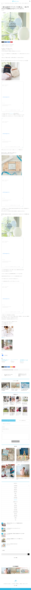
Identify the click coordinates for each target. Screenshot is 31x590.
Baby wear (15, 491)
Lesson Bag (15, 509)
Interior (15, 503)
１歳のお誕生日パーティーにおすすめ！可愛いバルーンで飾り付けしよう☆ (24, 360)
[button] (15, 26)
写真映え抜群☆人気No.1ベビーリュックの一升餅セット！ (6, 360)
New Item (15, 513)
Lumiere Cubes (15, 511)
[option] (6, 570)
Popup (15, 517)
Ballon (9, 369)
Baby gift (15, 487)
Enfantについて (15, 501)
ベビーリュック (11, 113)
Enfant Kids (15, 499)
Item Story (15, 505)
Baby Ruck (7, 369)
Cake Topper (11, 369)
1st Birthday (4, 369)
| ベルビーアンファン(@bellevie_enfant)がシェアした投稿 (12, 146)
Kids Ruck (15, 507)
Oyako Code (15, 515)
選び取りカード (4, 337)
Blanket (15, 495)
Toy (15, 519)
